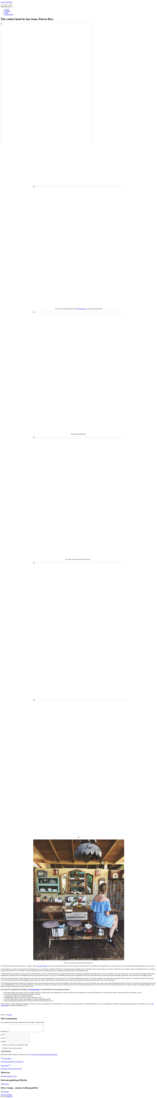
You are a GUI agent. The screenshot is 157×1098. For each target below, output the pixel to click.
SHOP (6, 13)
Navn (3, 1034)
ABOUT (7, 10)
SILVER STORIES (6, 2)
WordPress (9, 1096)
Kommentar (5, 1031)
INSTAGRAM (8, 14)
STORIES (7, 11)
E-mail (3, 1038)
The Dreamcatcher (81, 309)
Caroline (9, 1014)
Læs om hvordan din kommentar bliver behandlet (43, 1054)
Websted (3, 1041)
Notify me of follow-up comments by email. (15, 1045)
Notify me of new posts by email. (12, 1048)
